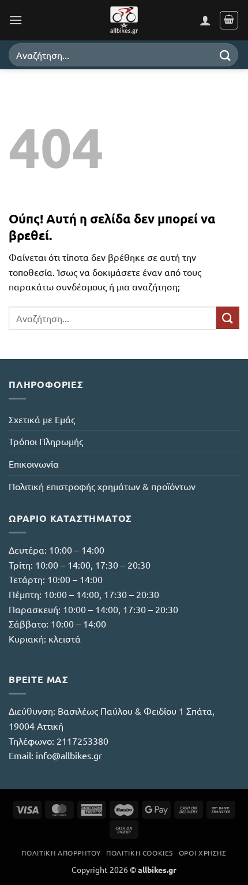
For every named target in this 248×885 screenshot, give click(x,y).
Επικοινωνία (34, 463)
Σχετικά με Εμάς (42, 419)
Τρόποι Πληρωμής (46, 441)
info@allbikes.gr (69, 755)
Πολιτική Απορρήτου (60, 852)
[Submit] (225, 54)
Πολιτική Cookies (139, 852)
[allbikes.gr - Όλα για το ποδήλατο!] (124, 20)
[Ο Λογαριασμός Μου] (205, 20)
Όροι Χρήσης (203, 852)
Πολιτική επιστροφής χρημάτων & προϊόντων (102, 486)
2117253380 (82, 740)
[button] (15, 20)
